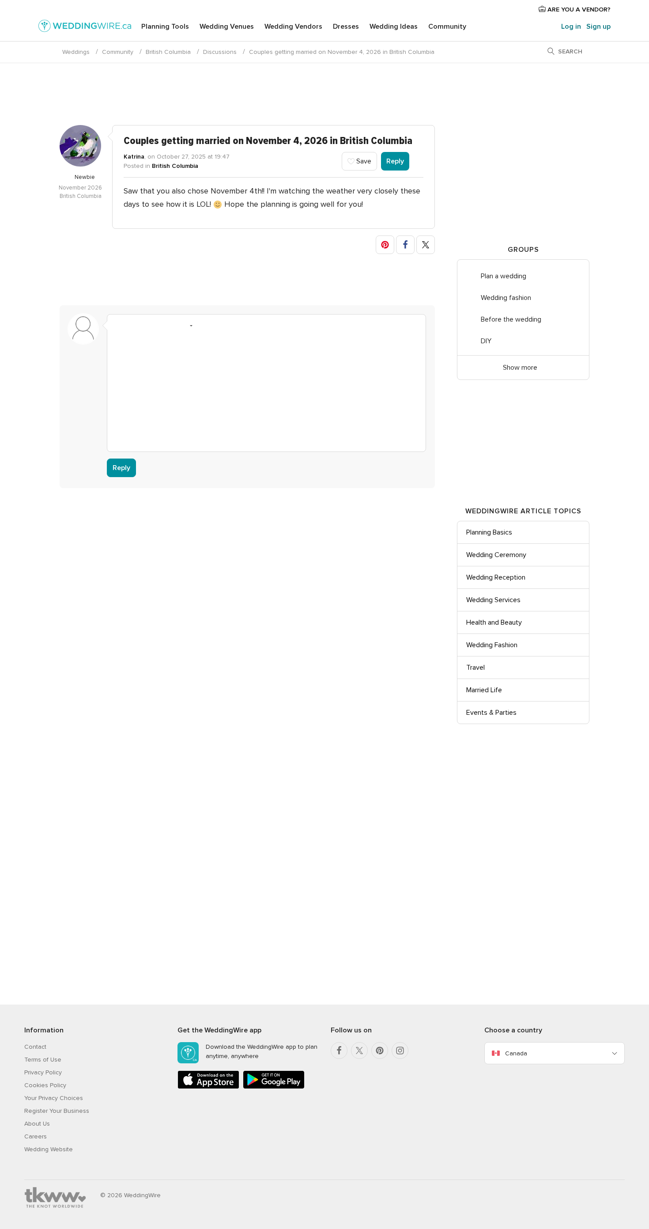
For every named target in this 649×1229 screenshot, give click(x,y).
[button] (385, 244)
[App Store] (208, 1087)
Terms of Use (42, 1059)
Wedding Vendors (293, 26)
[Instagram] (400, 1050)
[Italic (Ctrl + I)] (135, 325)
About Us (37, 1123)
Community (447, 26)
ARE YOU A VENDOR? (578, 9)
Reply (395, 161)
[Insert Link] (169, 325)
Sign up (598, 26)
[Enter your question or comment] (266, 390)
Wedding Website (48, 1149)
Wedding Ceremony (496, 554)
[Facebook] (339, 1050)
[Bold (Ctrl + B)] (118, 325)
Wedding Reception (495, 577)
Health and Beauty (494, 622)
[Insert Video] (219, 325)
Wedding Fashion (491, 645)
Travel (475, 667)
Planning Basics (489, 532)
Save (363, 161)
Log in (571, 26)
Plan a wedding (503, 276)
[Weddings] (84, 27)
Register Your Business (56, 1111)
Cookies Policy (45, 1085)
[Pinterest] (379, 1050)
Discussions (220, 52)
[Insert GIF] (236, 325)
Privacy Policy (43, 1072)
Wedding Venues (227, 26)
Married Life (484, 690)
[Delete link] (152, 325)
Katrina (134, 156)
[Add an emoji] (185, 325)
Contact (35, 1047)
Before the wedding (511, 319)
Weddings (76, 52)
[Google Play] (274, 1087)
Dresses (346, 26)
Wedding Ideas (394, 26)
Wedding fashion (506, 297)
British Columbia (168, 52)
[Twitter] (359, 1050)
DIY (486, 341)
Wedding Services (493, 600)
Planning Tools (165, 26)
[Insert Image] (202, 325)
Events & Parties (491, 712)
